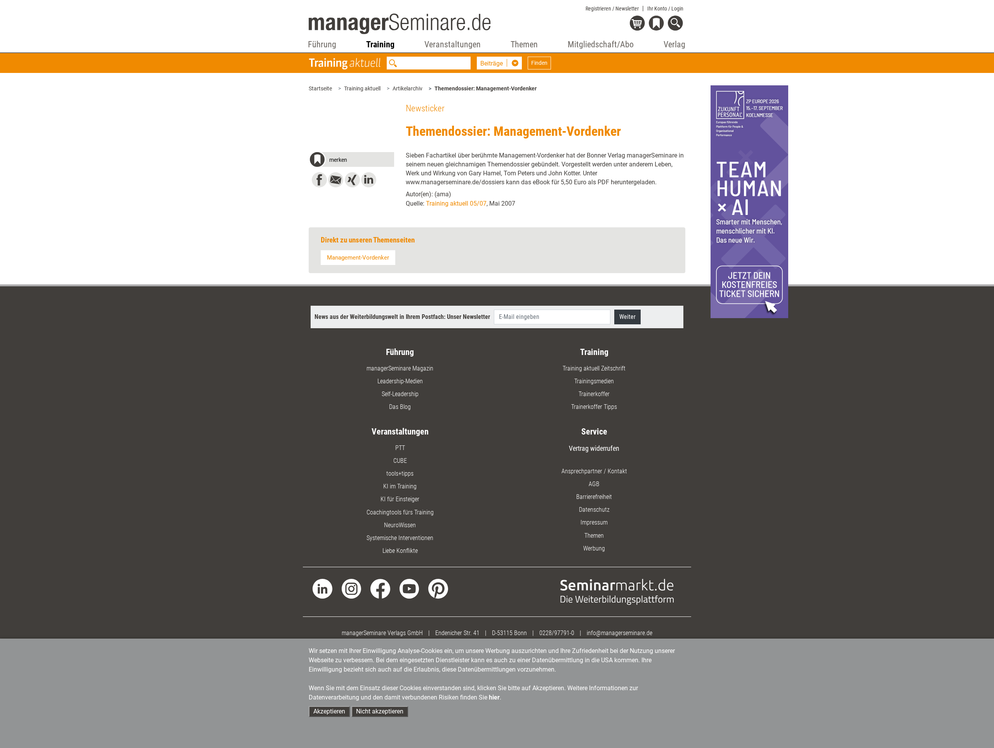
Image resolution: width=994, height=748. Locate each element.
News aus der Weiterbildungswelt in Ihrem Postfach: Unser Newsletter (402, 316)
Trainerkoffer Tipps (594, 406)
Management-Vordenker (358, 257)
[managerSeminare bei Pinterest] (438, 588)
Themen (594, 535)
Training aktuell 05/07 (456, 203)
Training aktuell (362, 88)
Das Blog (400, 406)
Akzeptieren (329, 711)
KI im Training (400, 486)
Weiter (627, 316)
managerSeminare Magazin (400, 368)
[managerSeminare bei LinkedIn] (322, 588)
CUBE (400, 460)
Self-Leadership (400, 394)
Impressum (594, 522)
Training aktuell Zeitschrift (594, 368)
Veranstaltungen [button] (452, 44)
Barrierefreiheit (594, 496)
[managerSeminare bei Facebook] (380, 588)
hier (494, 697)
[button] (351, 160)
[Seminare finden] (617, 591)
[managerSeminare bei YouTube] (409, 588)
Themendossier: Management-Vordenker (485, 88)
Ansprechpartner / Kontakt (594, 471)
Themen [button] (524, 44)
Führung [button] (322, 44)
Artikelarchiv (407, 88)
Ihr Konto (665, 8)
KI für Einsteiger (400, 499)
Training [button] (380, 44)
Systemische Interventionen (400, 538)
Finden (539, 63)
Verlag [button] (674, 44)
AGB (594, 484)
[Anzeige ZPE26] (749, 201)
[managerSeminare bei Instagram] (351, 588)
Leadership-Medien (400, 381)
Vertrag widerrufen (594, 448)
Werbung (594, 548)
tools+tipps (400, 473)
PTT (400, 448)
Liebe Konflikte (400, 550)
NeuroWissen (400, 525)
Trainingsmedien (594, 381)
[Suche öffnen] (676, 24)
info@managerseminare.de (619, 633)
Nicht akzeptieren (379, 711)
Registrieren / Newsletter (612, 8)
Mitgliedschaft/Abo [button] (601, 44)
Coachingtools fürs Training (400, 512)
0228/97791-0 (556, 633)
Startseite (320, 88)
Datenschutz (594, 509)
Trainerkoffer (594, 394)
